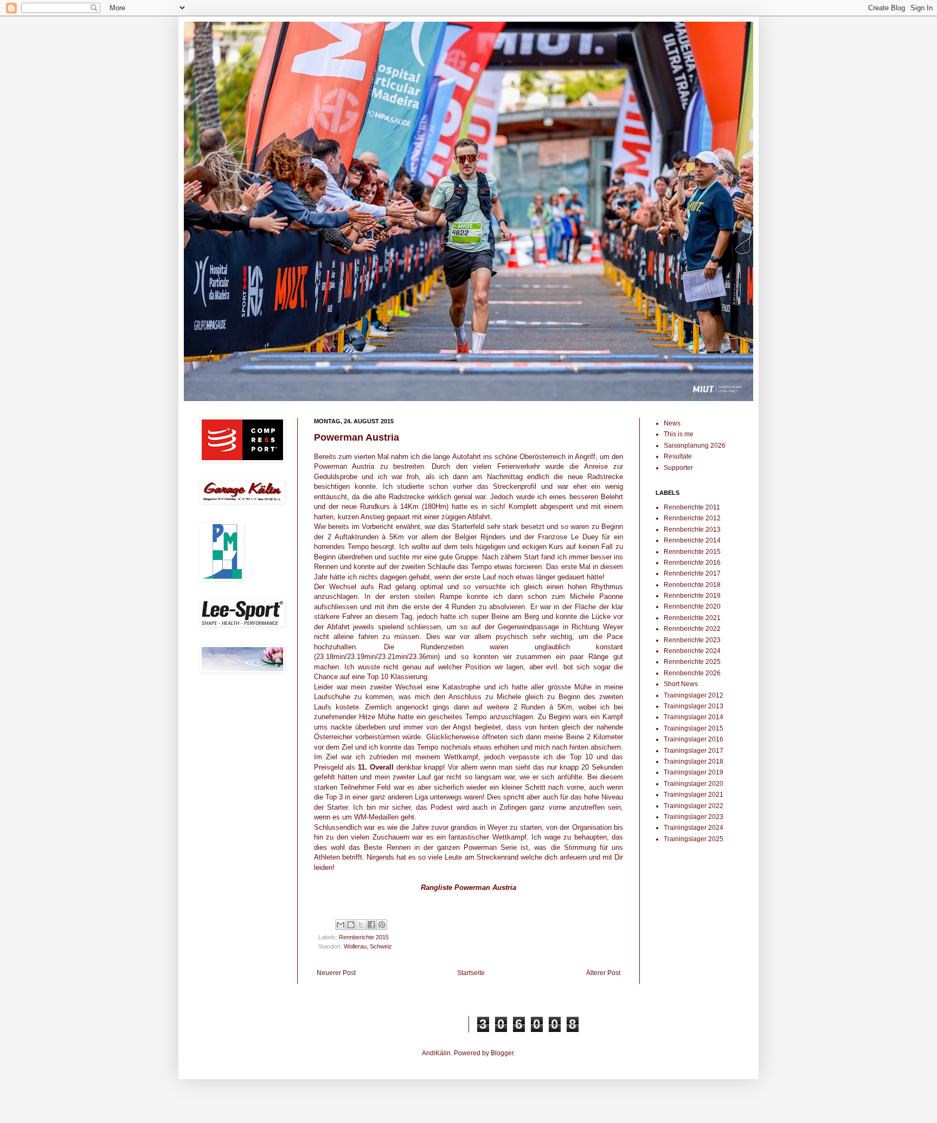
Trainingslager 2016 (693, 739)
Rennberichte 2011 (692, 507)
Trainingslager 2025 (693, 839)
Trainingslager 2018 (693, 761)
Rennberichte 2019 (692, 595)
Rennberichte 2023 (692, 640)
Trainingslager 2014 (693, 717)
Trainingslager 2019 (693, 772)
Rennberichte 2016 (692, 562)
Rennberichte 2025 (692, 662)
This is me (679, 434)
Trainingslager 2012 (693, 695)
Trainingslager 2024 (693, 827)
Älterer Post (603, 973)
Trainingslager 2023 (693, 817)
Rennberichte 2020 (692, 606)
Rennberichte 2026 (692, 673)
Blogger (502, 1053)
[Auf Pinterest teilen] (381, 924)
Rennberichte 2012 (692, 518)
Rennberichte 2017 (692, 573)
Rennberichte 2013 (692, 529)
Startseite (471, 973)
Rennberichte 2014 (692, 540)
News (672, 423)
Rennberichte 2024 (692, 651)
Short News (681, 684)
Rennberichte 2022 (692, 629)
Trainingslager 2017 (693, 750)
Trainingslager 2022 (693, 806)
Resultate (678, 456)
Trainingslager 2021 (693, 794)
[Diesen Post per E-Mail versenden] (340, 924)
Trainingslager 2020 (693, 784)
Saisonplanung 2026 (695, 445)
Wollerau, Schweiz (368, 946)
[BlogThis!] (350, 924)
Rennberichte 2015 (364, 937)
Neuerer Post (336, 973)
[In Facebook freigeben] (371, 924)
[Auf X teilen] (361, 924)
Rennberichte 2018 (692, 585)
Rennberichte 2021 (692, 618)
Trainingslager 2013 (693, 706)
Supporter (678, 468)
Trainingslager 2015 (693, 728)
